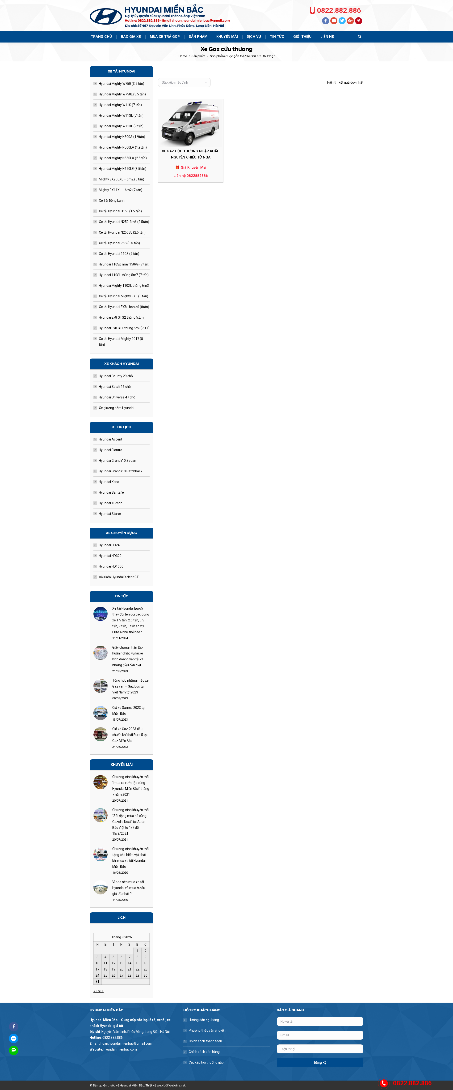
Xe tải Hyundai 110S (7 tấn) (119, 254)
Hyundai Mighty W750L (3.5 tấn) (122, 94)
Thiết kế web (154, 1085)
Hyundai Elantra (110, 450)
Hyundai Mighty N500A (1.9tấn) (122, 137)
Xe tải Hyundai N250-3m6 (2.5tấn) (124, 222)
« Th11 (98, 991)
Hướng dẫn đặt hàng (204, 1020)
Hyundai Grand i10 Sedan (117, 460)
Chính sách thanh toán (205, 1041)
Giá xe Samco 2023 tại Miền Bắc (128, 710)
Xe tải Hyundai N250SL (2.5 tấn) (122, 232)
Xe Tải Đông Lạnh (112, 200)
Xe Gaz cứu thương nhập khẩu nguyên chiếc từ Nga (190, 154)
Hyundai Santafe (111, 492)
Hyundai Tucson (110, 503)
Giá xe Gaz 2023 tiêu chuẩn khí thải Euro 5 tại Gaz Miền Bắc (129, 735)
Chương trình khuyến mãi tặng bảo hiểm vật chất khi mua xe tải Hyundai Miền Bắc (130, 857)
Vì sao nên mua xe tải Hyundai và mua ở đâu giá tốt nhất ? (128, 888)
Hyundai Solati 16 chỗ (115, 387)
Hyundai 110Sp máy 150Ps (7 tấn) (124, 264)
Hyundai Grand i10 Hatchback (120, 471)
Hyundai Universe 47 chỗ (117, 397)
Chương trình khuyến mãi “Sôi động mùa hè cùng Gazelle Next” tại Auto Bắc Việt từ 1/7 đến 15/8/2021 (130, 821)
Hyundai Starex (110, 514)
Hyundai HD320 (110, 556)
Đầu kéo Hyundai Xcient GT (119, 577)
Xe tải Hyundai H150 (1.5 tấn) (120, 211)
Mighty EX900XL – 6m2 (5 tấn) (121, 179)
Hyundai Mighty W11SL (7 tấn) (121, 115)
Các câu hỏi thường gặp (206, 1062)
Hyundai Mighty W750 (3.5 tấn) (121, 83)
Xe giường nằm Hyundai (116, 408)
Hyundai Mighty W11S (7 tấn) (120, 105)
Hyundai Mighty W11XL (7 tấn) (121, 126)
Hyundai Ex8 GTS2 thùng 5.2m (121, 317)
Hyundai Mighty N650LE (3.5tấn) (122, 169)
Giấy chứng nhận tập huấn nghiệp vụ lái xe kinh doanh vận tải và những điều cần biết (127, 656)
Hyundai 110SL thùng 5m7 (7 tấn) (124, 275)
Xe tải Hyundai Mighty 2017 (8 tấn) (121, 341)
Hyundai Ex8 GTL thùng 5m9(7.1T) (124, 328)
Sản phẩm (198, 56)
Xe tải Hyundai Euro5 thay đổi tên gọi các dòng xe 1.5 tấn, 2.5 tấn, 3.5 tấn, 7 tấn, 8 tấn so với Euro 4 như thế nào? (130, 620)
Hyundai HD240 (110, 545)
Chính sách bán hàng (204, 1052)
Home (183, 56)
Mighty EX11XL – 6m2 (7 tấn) (120, 190)
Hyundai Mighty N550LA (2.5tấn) (123, 158)
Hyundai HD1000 (111, 566)
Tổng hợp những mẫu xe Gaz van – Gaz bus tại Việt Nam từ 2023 (130, 686)
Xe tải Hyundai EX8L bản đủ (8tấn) (124, 307)
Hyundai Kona (109, 482)
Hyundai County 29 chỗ (116, 376)
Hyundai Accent (110, 439)
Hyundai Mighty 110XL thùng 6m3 (124, 285)
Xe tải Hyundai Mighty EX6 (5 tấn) (123, 296)
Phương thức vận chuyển (207, 1030)
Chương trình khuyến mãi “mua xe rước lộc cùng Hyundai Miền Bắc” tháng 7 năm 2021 (130, 785)
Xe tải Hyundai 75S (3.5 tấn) (119, 243)
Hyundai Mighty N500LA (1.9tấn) (123, 147)
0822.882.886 (339, 10)
